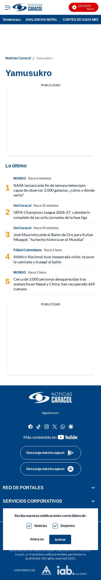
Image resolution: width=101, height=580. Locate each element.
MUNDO (19, 178)
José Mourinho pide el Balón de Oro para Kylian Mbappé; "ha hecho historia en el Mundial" (53, 237)
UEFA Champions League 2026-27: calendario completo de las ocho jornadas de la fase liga (51, 214)
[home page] (50, 397)
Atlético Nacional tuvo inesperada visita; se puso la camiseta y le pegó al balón (53, 259)
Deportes (68, 526)
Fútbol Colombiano (27, 250)
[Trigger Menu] (7, 7)
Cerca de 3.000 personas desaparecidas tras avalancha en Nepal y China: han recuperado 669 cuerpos (54, 284)
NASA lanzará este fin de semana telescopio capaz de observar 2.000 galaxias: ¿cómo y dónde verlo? (54, 190)
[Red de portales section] (93, 487)
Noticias (40, 526)
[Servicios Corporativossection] (93, 501)
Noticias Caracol (18, 58)
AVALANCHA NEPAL (41, 20)
